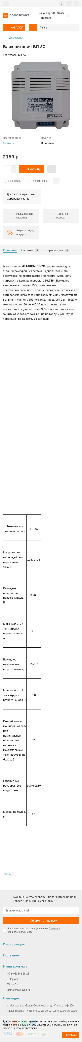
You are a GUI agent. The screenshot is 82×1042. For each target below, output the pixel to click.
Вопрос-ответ (55, 250)
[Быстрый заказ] (51, 169)
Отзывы (29, 250)
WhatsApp (13, 984)
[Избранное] (61, 3)
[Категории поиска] (33, 27)
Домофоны (15, 37)
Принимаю (70, 1035)
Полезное (11, 955)
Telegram (45, 17)
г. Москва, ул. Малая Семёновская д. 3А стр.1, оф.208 (40, 1005)
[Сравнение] (69, 3)
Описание (10, 250)
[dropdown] (6, 3)
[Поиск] (75, 27)
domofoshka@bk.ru (18, 989)
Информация (14, 944)
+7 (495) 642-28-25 (51, 13)
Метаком (9, 143)
